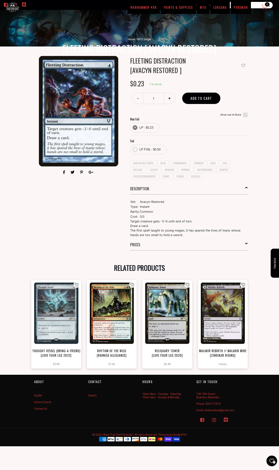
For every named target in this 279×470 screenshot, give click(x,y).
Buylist (38, 395)
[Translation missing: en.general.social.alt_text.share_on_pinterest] (82, 172)
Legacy (154, 170)
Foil (225, 163)
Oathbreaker (204, 170)
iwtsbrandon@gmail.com (219, 410)
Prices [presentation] (135, 244)
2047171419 (213, 403)
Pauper (223, 170)
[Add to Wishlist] (243, 65)
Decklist (274, 263)
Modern (169, 170)
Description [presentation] (139, 188)
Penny (165, 176)
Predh (180, 176)
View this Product (58, 331)
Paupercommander (144, 176)
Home (131, 39)
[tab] (189, 190)
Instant (138, 170)
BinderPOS (180, 434)
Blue (163, 163)
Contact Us (40, 408)
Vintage (195, 176)
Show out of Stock (230, 114)
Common (198, 163)
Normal (185, 170)
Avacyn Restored (143, 163)
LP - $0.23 (146, 127)
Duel (213, 163)
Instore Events (42, 402)
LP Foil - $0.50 (150, 149)
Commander (180, 163)
